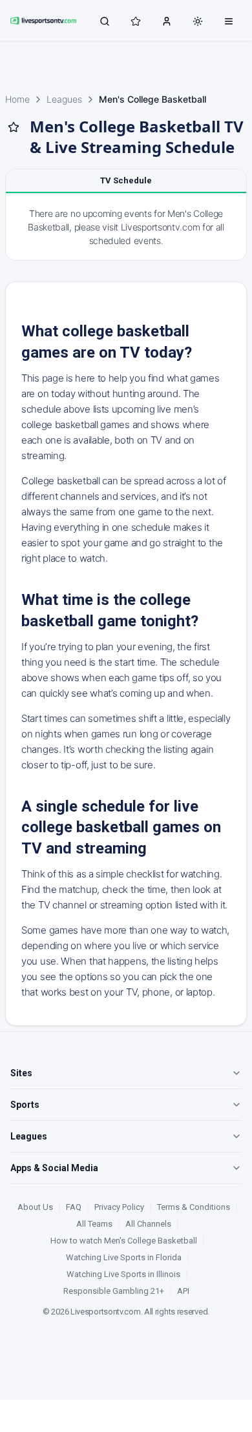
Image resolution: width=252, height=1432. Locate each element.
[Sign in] (167, 21)
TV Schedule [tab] (126, 180)
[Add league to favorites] (13, 127)
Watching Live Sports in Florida (124, 1257)
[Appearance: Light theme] (198, 21)
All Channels (148, 1224)
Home (17, 99)
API (183, 1291)
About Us (35, 1207)
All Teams (94, 1224)
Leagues (64, 99)
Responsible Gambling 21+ (113, 1291)
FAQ (73, 1207)
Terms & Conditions (193, 1207)
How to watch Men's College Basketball (123, 1240)
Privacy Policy (119, 1207)
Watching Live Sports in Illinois (123, 1274)
